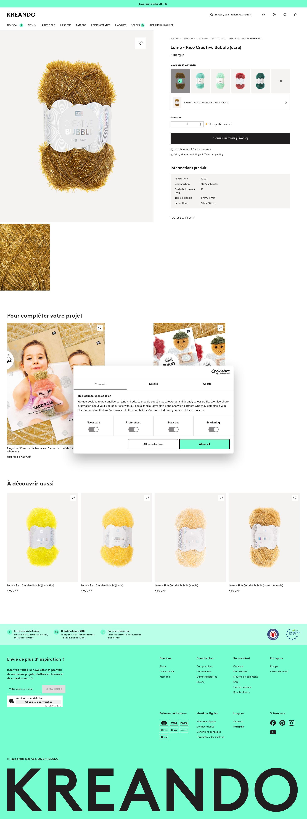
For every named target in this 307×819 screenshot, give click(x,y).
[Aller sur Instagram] (291, 723)
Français (238, 726)
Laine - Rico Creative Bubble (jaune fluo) (30, 585)
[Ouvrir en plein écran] (77, 126)
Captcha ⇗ (53, 706)
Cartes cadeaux (242, 687)
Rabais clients (241, 692)
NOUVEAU (12, 25)
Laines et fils (167, 671)
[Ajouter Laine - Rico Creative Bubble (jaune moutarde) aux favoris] (295, 498)
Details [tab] (153, 383)
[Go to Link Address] (153, 3)
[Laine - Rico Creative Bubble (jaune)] (116, 537)
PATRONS (81, 25)
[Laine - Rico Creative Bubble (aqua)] (200, 81)
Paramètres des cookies (210, 737)
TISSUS (32, 25)
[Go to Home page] (21, 14)
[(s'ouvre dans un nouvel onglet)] (273, 634)
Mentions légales (206, 721)
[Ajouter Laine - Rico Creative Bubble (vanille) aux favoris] (221, 498)
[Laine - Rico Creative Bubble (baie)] (240, 81)
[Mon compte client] (274, 14)
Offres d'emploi (279, 671)
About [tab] (207, 383)
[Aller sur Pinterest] (282, 723)
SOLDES (135, 25)
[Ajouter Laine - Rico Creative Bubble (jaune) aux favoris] (147, 498)
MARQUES (120, 25)
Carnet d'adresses (207, 676)
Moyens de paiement (245, 676)
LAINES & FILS (48, 25)
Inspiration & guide (161, 25)
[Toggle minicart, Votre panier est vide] (295, 14)
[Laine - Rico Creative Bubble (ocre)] (25, 257)
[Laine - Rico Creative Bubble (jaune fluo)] (42, 537)
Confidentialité (205, 726)
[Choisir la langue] (263, 14)
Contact (238, 666)
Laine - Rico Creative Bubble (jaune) (102, 585)
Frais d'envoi (240, 671)
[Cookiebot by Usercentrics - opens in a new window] (214, 372)
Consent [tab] (100, 384)
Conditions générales (209, 731)
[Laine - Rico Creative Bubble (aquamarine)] (220, 81)
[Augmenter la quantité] (200, 124)
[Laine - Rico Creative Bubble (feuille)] (260, 81)
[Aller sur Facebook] (273, 723)
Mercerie (165, 676)
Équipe (274, 666)
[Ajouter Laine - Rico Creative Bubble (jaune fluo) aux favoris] (73, 498)
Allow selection (153, 444)
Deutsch (238, 721)
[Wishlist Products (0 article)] (285, 14)
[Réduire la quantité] (173, 124)
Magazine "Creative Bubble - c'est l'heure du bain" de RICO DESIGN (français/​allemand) (52, 450)
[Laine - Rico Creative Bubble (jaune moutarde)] (264, 537)
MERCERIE (65, 25)
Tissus (163, 666)
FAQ (235, 681)
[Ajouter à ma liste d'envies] (140, 43)
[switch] (133, 429)
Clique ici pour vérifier (38, 701)
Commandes (204, 671)
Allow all (204, 444)
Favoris (200, 681)
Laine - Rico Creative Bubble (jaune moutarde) (256, 585)
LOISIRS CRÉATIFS (100, 25)
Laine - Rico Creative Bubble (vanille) (176, 585)
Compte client (205, 666)
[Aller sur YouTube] (273, 732)
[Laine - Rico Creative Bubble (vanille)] (190, 537)
